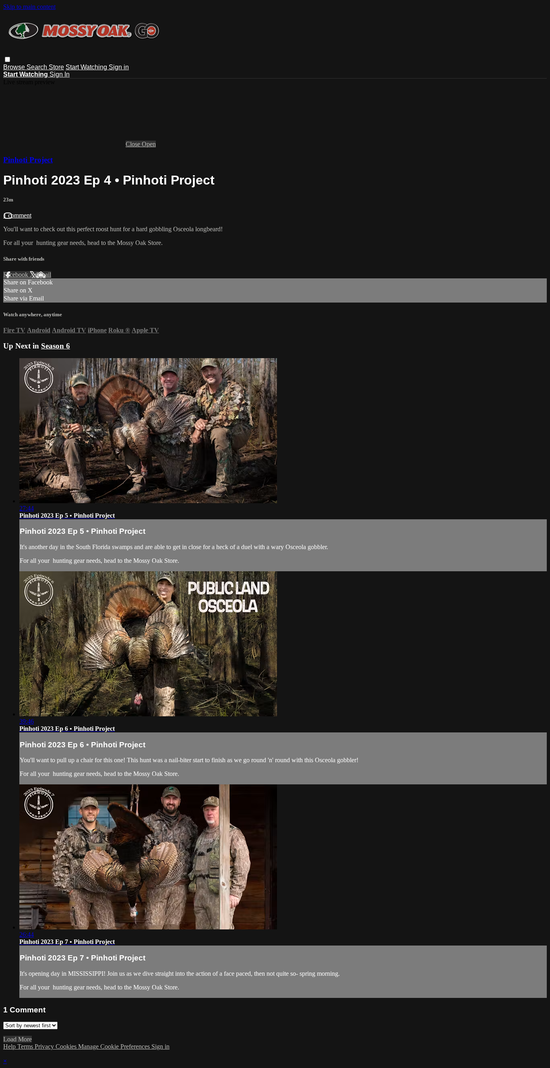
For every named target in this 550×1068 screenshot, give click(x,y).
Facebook (16, 274)
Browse (15, 67)
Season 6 (55, 346)
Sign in (119, 67)
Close (134, 144)
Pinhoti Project (28, 160)
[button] (7, 59)
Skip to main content (29, 6)
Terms (26, 1046)
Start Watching (87, 67)
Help (10, 1046)
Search (38, 67)
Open (149, 144)
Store (56, 67)
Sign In (60, 74)
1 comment (17, 215)
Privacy (45, 1046)
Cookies (67, 1046)
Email (43, 274)
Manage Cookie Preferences (114, 1046)
